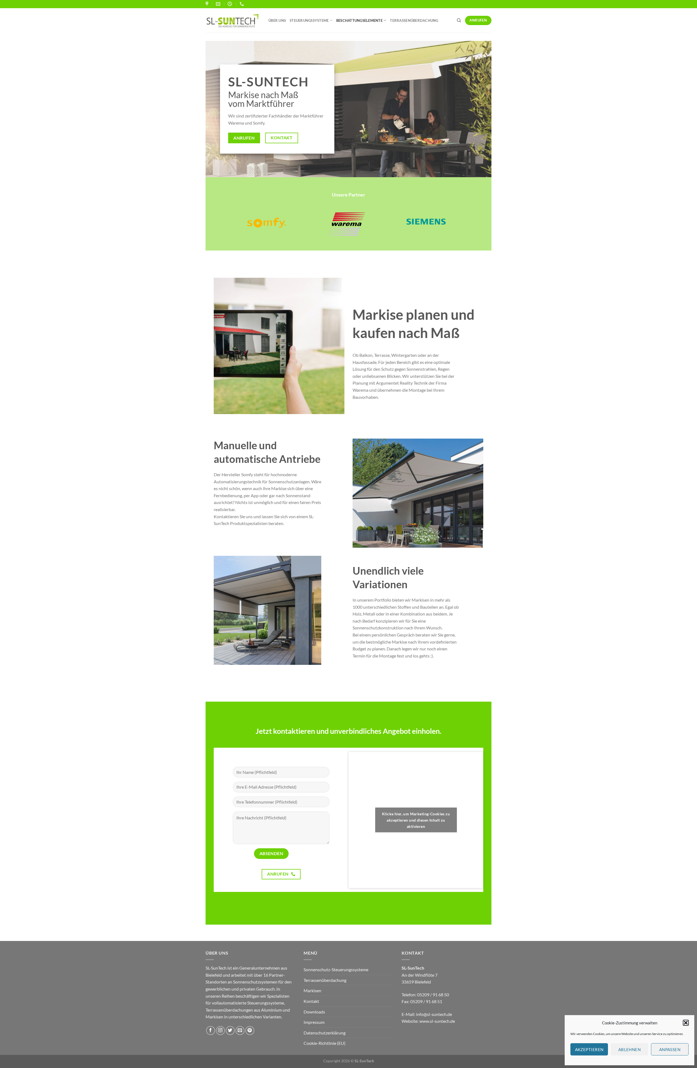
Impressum (314, 1022)
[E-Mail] (219, 4)
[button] (686, 1022)
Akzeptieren (589, 1049)
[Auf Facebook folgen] (210, 1030)
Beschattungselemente (359, 20)
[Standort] (208, 4)
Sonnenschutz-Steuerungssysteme (336, 969)
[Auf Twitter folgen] (230, 1030)
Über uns (277, 20)
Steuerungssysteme (309, 20)
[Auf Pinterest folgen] (249, 1030)
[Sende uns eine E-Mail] (240, 1030)
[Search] (459, 20)
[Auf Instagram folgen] (220, 1030)
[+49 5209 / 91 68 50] (242, 4)
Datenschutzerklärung (325, 1032)
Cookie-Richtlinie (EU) (325, 1043)
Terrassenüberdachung (414, 20)
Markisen (312, 990)
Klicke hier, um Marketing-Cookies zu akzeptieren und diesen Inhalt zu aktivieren (416, 819)
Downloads (314, 1011)
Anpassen (670, 1049)
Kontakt (311, 1001)
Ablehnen (629, 1049)
